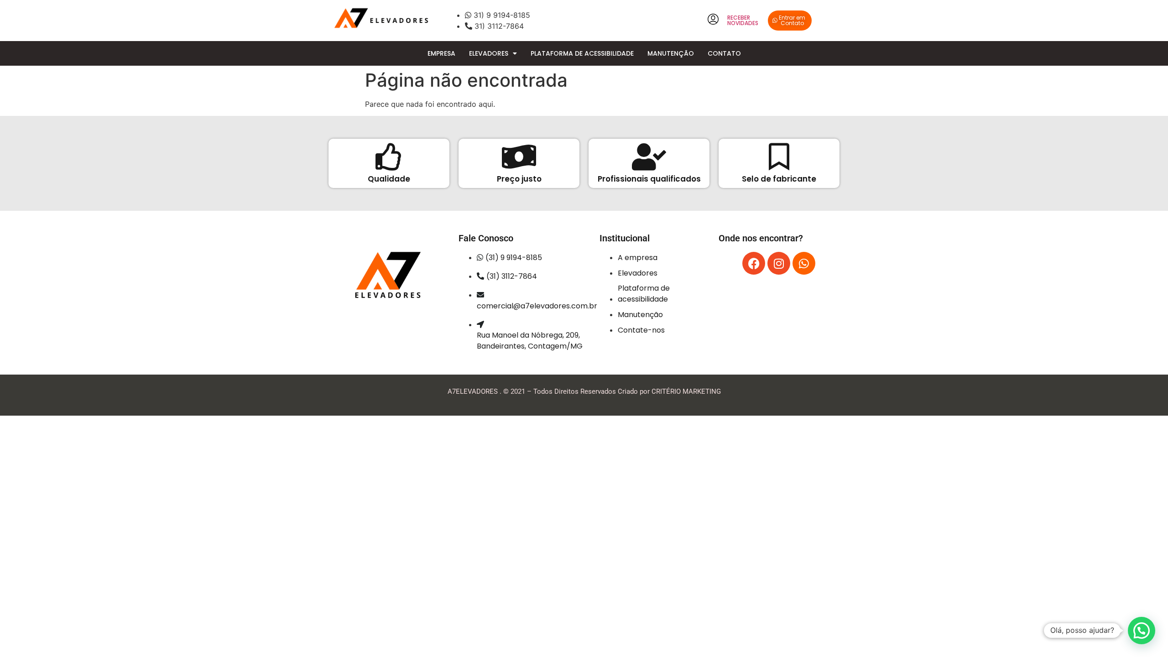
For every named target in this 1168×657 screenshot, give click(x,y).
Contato (724, 53)
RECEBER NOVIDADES (742, 20)
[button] (1141, 630)
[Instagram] (778, 263)
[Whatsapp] (804, 263)
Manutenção (670, 53)
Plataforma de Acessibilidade (582, 53)
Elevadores (488, 53)
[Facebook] (753, 263)
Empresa (441, 53)
